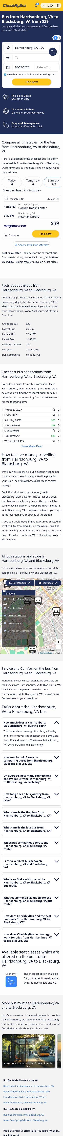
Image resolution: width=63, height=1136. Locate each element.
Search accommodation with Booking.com (31, 74)
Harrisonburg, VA (21, 586)
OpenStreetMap (45, 656)
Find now (45, 234)
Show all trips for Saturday (33, 244)
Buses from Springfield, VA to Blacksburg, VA (25, 1123)
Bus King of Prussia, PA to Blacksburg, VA (23, 1117)
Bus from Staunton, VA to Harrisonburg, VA (24, 1105)
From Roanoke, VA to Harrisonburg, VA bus (24, 1100)
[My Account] (36, 5)
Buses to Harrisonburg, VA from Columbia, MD (26, 1094)
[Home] (16, 6)
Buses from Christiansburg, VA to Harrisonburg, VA (28, 1089)
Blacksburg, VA (49, 586)
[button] (56, 615)
